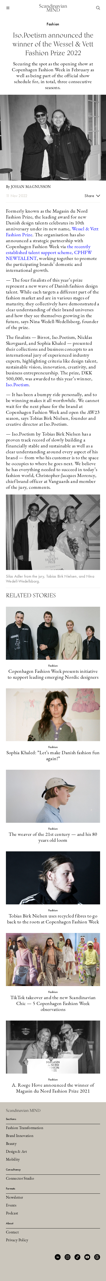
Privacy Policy (17, 1240)
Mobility (13, 1160)
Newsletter (14, 1198)
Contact (12, 1232)
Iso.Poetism (17, 385)
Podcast (12, 1213)
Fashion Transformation (24, 1128)
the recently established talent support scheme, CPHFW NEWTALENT (49, 252)
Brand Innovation (19, 1136)
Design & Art (16, 1152)
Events (11, 1206)
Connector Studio (20, 1179)
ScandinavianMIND (53, 8)
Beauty (11, 1144)
